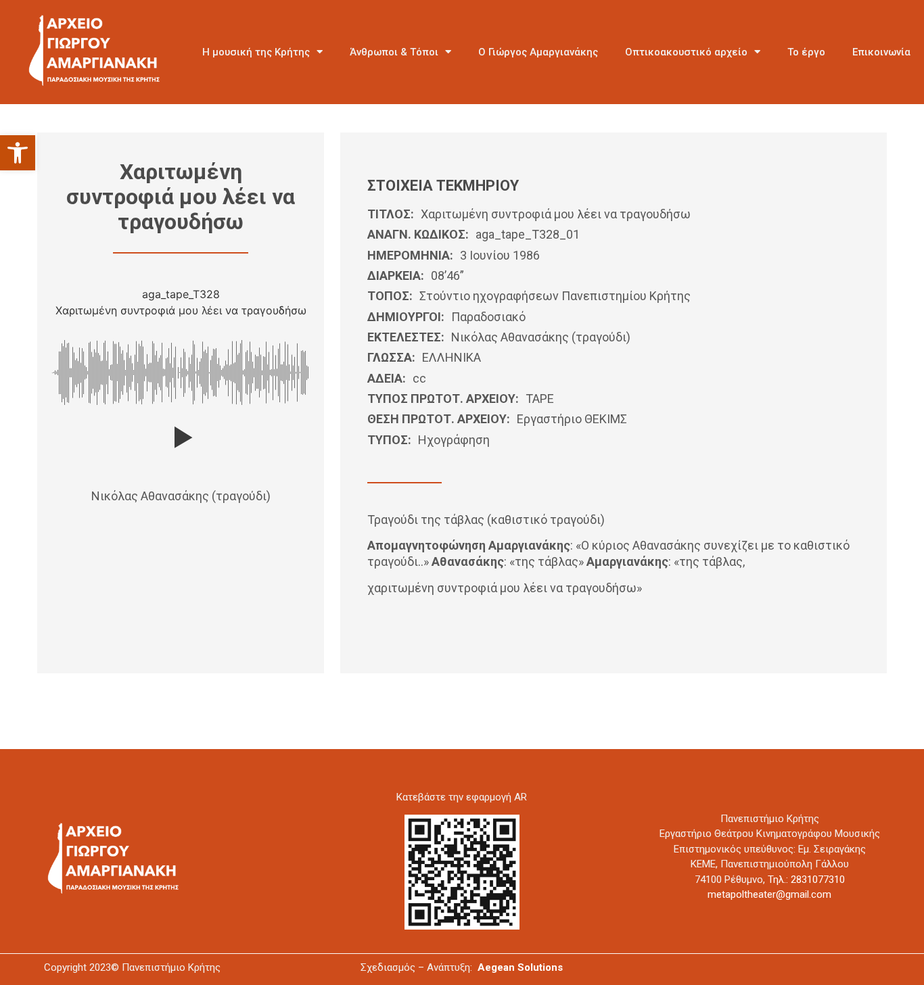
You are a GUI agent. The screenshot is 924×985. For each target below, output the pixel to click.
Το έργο (806, 52)
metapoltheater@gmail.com (769, 894)
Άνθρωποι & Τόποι (394, 52)
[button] (17, 152)
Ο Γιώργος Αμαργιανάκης (538, 52)
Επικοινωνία (881, 52)
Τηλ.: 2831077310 (806, 879)
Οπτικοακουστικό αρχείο (686, 52)
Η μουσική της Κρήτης (256, 52)
